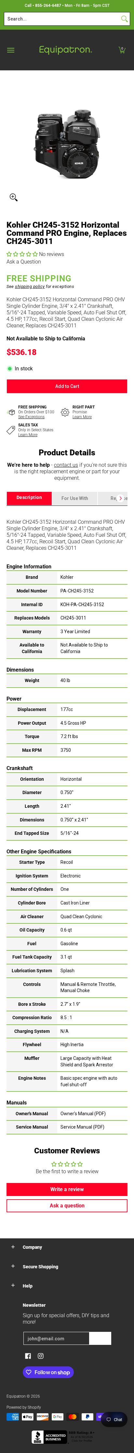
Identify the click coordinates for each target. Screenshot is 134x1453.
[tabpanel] (67, 820)
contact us (66, 465)
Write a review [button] (67, 1189)
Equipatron (16, 1396)
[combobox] (61, 18)
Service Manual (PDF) (82, 1127)
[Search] (124, 18)
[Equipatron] (65, 50)
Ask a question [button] (67, 1206)
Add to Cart (67, 386)
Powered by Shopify (24, 1407)
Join (100, 1338)
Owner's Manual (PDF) (83, 1113)
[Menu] (10, 50)
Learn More (82, 417)
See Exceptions (31, 417)
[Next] (120, 498)
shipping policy (30, 286)
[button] (121, 50)
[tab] (29, 498)
